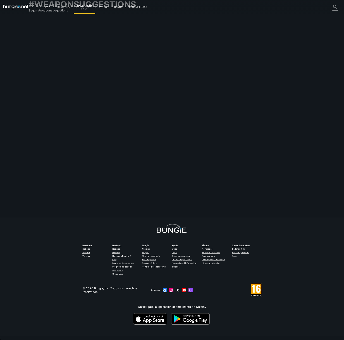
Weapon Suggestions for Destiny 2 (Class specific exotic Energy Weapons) (153, 106)
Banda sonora (208, 256)
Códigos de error (42, 45)
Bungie (145, 245)
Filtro (127, 47)
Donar (234, 256)
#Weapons (230, 107)
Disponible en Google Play (191, 319)
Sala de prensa (149, 259)
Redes (35, 48)
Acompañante (40, 84)
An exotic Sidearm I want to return (125, 66)
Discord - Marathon (44, 102)
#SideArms (186, 67)
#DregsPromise (200, 67)
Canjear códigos (149, 263)
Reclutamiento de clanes (47, 88)
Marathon (63, 7)
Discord (86, 252)
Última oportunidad (211, 263)
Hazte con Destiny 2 (121, 256)
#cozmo (241, 107)
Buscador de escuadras (123, 263)
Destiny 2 (44, 7)
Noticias (86, 249)
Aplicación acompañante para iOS (54, 66)
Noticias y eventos (240, 252)
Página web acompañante (48, 62)
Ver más (86, 256)
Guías (174, 249)
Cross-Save (117, 274)
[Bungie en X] (178, 290)
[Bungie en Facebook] (165, 290)
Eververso (38, 52)
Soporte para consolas (46, 77)
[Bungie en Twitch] (190, 290)
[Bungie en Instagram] (171, 290)
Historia (36, 34)
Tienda (118, 7)
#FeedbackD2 (174, 67)
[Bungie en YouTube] (184, 290)
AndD (105, 70)
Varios (35, 95)
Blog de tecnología (151, 256)
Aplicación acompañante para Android (57, 70)
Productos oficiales (211, 252)
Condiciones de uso (181, 256)
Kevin (161, 79)
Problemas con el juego (47, 55)
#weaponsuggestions (218, 67)
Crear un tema (112, 47)
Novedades (207, 249)
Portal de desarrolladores (154, 267)
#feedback (219, 107)
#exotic (162, 67)
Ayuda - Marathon (43, 98)
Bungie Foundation (241, 245)
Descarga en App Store (151, 319)
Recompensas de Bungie (213, 259)
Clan (114, 259)
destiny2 (153, 67)
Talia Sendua (110, 110)
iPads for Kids (238, 249)
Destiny (16, 7)
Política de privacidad (182, 259)
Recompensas (138, 7)
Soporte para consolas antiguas (53, 80)
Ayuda (103, 7)
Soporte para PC (42, 73)
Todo (34, 19)
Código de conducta (43, 106)
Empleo (145, 252)
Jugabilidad (39, 37)
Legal (174, 252)
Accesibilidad (40, 59)
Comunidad (84, 5)
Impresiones (39, 27)
